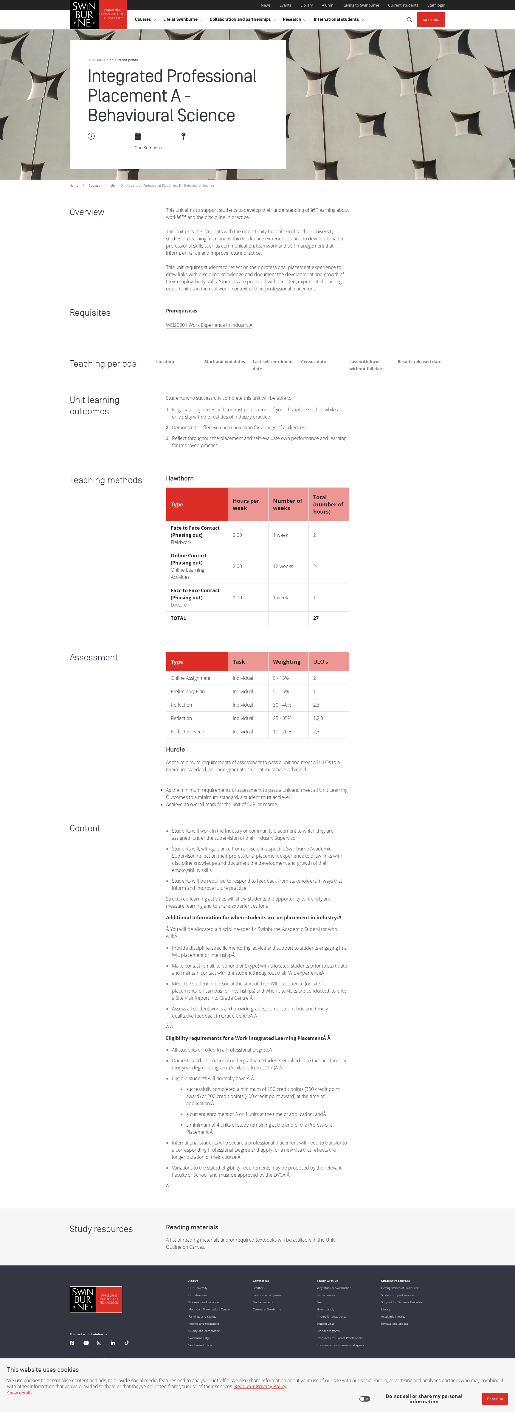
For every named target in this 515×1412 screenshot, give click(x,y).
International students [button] (339, 21)
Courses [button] (145, 21)
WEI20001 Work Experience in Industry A (209, 325)
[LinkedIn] (113, 1343)
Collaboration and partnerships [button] (243, 21)
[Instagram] (99, 1343)
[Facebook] (72, 1343)
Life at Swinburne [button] (183, 21)
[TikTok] (127, 1343)
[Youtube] (86, 1343)
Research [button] (294, 21)
